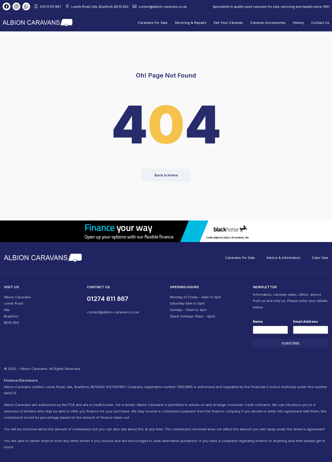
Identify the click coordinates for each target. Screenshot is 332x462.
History (298, 22)
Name (258, 321)
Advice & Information (283, 258)
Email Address (305, 321)
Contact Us (320, 22)
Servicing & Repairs (190, 22)
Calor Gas (320, 258)
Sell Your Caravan (228, 22)
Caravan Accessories (268, 22)
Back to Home (166, 175)
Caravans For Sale (153, 22)
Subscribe (291, 343)
